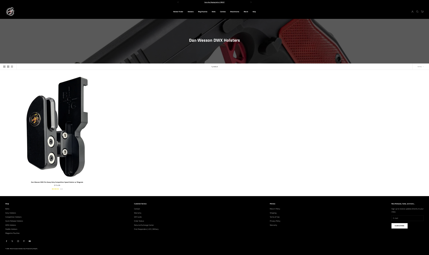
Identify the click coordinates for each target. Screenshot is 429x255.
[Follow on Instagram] (18, 241)
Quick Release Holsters (14, 221)
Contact (137, 208)
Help (254, 11)
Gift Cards (138, 217)
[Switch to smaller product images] (8, 67)
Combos (223, 11)
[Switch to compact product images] (12, 67)
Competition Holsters (13, 217)
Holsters (191, 11)
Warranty (137, 213)
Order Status (139, 221)
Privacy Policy (275, 221)
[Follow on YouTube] (30, 241)
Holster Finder (178, 11)
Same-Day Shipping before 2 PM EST (214, 2)
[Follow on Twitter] (12, 241)
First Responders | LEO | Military (146, 229)
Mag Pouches (202, 11)
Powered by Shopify (31, 249)
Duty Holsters (10, 213)
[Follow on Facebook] (6, 241)
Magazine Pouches (12, 233)
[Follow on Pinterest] (24, 241)
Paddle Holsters (11, 229)
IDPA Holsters (10, 225)
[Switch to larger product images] (4, 67)
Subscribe (399, 225)
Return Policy (275, 208)
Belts (214, 11)
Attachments (234, 11)
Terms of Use (275, 217)
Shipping (273, 213)
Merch (246, 11)
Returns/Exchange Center (144, 225)
